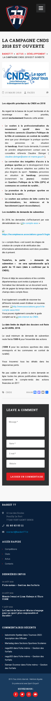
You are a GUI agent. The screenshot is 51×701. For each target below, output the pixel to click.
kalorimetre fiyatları (14, 635)
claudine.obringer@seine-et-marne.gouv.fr (24, 156)
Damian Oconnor (13, 664)
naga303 (9, 648)
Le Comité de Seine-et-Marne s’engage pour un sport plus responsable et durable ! (22, 613)
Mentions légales (36, 679)
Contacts (9, 564)
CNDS (9, 392)
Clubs (7, 554)
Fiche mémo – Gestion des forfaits (21, 585)
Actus (7, 559)
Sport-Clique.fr (33, 683)
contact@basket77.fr (17, 531)
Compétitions (11, 549)
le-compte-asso (30, 223)
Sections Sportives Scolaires (32, 643)
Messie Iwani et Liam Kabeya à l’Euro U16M (22, 597)
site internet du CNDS (28, 317)
